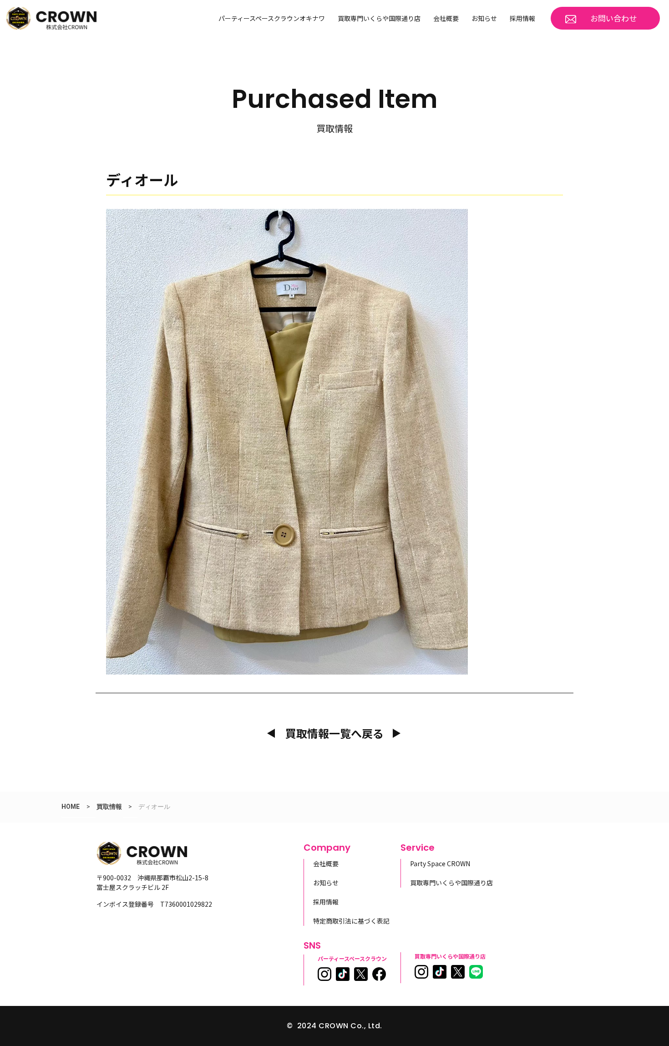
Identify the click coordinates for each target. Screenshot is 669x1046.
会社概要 (446, 18)
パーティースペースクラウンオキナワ (271, 18)
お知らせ (484, 18)
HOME (70, 806)
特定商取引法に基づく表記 (351, 920)
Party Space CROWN (440, 863)
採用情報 (522, 18)
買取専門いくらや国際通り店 (379, 18)
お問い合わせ (613, 18)
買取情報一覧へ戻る (334, 733)
